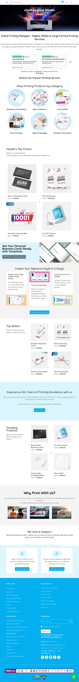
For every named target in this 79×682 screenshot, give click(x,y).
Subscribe (45, 631)
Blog (8, 605)
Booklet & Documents (48, 604)
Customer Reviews (12, 602)
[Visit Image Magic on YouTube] (50, 657)
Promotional (45, 594)
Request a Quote (22, 569)
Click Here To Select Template (14, 257)
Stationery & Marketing (49, 588)
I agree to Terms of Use (51, 626)
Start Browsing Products (39, 312)
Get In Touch (39, 410)
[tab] (31, 26)
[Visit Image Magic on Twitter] (46, 657)
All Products (10, 589)
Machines (44, 607)
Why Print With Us (12, 595)
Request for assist (56, 569)
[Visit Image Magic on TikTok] (58, 657)
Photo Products (46, 598)
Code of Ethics (11, 608)
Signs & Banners (46, 591)
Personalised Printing (13, 598)
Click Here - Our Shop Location (52, 648)
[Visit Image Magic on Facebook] (42, 657)
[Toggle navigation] (7, 2)
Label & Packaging (47, 601)
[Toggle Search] (71, 2)
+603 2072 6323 (51, 642)
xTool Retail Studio (12, 611)
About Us (9, 592)
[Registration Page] (66, 2)
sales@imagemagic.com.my (55, 645)
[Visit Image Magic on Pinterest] (54, 657)
